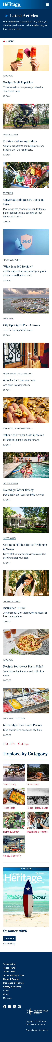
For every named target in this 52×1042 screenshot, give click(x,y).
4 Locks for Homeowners (19, 380)
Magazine (7, 998)
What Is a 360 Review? (18, 266)
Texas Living (8, 193)
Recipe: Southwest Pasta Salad (23, 666)
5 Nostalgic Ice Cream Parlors (22, 725)
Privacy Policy (31, 1030)
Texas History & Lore (23, 428)
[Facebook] (4, 1006)
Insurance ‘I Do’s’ (14, 608)
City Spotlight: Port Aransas (21, 325)
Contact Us (43, 1030)
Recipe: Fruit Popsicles (18, 82)
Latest (6, 990)
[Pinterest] (19, 1006)
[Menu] (47, 4)
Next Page (23, 744)
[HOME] (4, 41)
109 (13, 744)
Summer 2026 (15, 931)
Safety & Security (10, 134)
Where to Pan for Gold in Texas (23, 435)
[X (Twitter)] (14, 1006)
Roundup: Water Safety (18, 489)
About (6, 994)
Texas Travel (8, 318)
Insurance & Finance (11, 260)
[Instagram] (9, 1006)
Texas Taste (8, 76)
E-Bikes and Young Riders (20, 141)
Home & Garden (9, 373)
